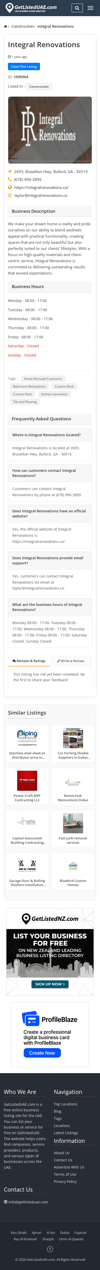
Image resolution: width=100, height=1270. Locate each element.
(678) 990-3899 (28, 179)
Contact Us (63, 1159)
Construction (23, 26)
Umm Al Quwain (71, 1239)
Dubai (64, 1232)
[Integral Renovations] (50, 129)
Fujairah (80, 1232)
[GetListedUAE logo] (30, 8)
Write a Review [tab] (72, 660)
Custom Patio (22, 394)
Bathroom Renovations (29, 386)
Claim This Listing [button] (24, 66)
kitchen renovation (54, 394)
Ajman (37, 1232)
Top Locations (65, 1104)
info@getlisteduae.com (28, 1202)
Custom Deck (64, 386)
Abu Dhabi (19, 1232)
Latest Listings (66, 1132)
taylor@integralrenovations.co (40, 195)
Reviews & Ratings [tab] (30, 660)
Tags (58, 1118)
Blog (57, 1111)
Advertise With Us (69, 1167)
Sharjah (48, 1239)
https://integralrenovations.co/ (41, 187)
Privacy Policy (65, 1181)
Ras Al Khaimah (25, 1239)
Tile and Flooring (25, 402)
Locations (62, 1125)
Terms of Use (65, 1174)
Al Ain (51, 1232)
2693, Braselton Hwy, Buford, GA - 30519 (51, 171)
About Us (61, 1152)
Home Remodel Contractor (43, 379)
